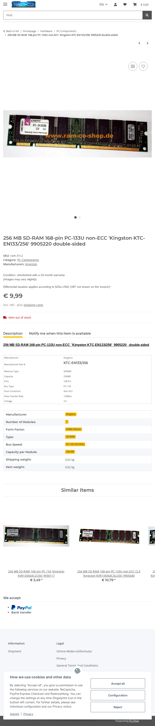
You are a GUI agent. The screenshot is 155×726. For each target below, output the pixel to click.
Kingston (70, 414)
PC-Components (28, 260)
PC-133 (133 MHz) (75, 444)
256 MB (70, 451)
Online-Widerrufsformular (74, 651)
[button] (115, 4)
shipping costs (33, 305)
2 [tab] (79, 217)
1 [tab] (75, 217)
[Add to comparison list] (132, 66)
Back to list (12, 31)
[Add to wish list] (143, 66)
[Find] (147, 15)
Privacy (28, 714)
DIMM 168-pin (73, 429)
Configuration (118, 695)
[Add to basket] (6, 56)
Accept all (118, 683)
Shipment (14, 651)
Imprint (14, 714)
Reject (118, 707)
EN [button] (101, 4)
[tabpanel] (77, 134)
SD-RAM (70, 436)
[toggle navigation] (5, 2)
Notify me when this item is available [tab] (60, 333)
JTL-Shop (134, 721)
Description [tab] (13, 333)
